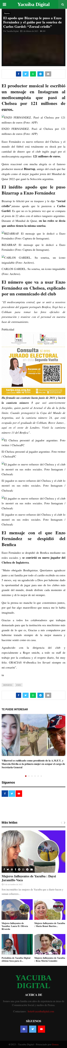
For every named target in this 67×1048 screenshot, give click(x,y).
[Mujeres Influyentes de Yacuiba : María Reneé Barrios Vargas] (49, 909)
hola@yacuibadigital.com (41, 1011)
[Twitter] (32, 1029)
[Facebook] (23, 1029)
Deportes (7, 13)
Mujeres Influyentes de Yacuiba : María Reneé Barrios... (49, 924)
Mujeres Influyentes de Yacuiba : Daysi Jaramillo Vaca (29, 878)
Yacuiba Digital (33, 4)
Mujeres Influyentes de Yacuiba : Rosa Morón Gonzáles (49, 959)
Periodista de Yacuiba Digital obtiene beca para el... (16, 959)
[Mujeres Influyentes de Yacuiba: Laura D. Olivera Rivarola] (17, 909)
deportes (7, 685)
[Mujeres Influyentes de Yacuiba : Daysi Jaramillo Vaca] (33, 851)
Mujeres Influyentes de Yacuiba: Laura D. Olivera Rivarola (15, 926)
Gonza (55, 1044)
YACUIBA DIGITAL (33, 981)
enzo (18, 685)
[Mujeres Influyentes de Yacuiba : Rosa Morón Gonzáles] (49, 944)
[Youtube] (41, 1029)
